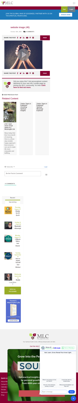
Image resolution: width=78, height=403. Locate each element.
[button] (73, 398)
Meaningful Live (19, 226)
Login (71, 9)
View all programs (13, 290)
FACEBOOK (18, 38)
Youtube (26, 38)
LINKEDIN (23, 38)
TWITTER (21, 38)
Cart (64, 9)
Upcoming (12, 202)
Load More (12, 282)
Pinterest (30, 38)
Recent (12, 198)
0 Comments (30, 31)
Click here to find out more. (29, 86)
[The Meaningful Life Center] (7, 3)
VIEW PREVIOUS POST (10, 94)
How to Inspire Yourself (18, 260)
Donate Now (65, 15)
